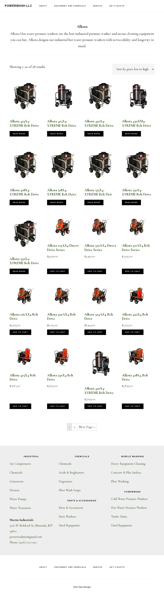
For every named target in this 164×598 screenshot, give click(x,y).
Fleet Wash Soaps (70, 490)
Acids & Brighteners (71, 473)
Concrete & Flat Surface (126, 473)
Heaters (14, 490)
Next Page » (87, 427)
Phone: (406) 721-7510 (23, 542)
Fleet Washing (120, 481)
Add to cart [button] (58, 271)
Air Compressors (20, 464)
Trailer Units (119, 517)
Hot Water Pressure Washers (129, 508)
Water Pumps (18, 499)
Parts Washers (67, 517)
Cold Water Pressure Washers (129, 499)
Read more (19, 134)
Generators (16, 481)
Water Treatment (20, 508)
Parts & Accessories (71, 508)
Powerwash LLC (18, 5)
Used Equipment (69, 525)
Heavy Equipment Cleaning (128, 464)
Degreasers (65, 481)
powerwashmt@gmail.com (26, 537)
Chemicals (16, 473)
